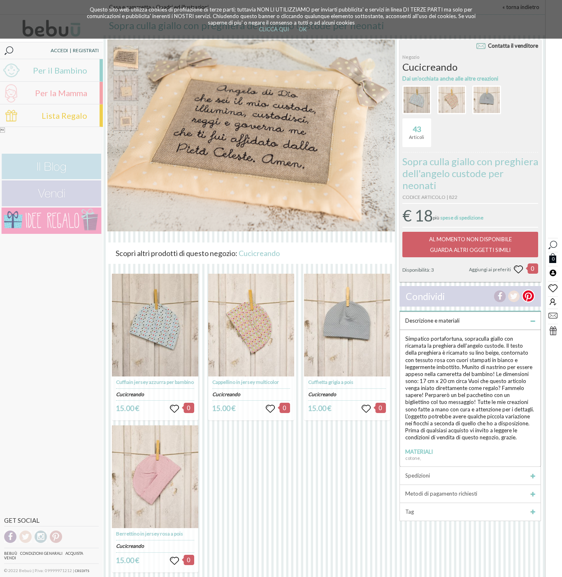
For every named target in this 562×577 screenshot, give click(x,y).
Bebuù (10, 553)
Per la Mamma (61, 93)
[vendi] (51, 204)
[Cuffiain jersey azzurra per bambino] (155, 325)
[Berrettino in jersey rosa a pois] (155, 476)
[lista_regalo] (553, 330)
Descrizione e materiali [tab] (432, 320)
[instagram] (41, 541)
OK (303, 29)
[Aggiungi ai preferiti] (518, 269)
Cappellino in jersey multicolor (245, 382)
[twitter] (25, 541)
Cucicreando (259, 253)
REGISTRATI (86, 50)
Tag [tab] (409, 511)
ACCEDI (59, 50)
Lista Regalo (64, 115)
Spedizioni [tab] (417, 475)
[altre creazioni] (416, 99)
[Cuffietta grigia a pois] (347, 325)
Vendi (10, 558)
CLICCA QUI (274, 29)
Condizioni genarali (41, 553)
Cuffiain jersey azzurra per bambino (155, 382)
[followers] (553, 301)
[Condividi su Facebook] (500, 296)
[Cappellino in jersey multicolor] (251, 325)
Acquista (74, 553)
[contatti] (553, 315)
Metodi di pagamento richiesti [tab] (441, 493)
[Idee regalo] (51, 232)
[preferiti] (553, 287)
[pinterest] (56, 541)
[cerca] (553, 244)
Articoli (416, 132)
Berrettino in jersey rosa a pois (149, 534)
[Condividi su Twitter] (514, 296)
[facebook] (10, 541)
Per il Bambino (60, 70)
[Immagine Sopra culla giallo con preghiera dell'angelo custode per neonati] (126, 58)
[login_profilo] (553, 272)
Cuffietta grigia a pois (330, 382)
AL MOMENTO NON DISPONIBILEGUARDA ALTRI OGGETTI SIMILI (470, 244)
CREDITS (82, 571)
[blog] (51, 177)
